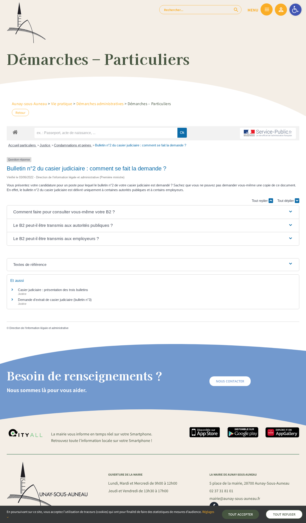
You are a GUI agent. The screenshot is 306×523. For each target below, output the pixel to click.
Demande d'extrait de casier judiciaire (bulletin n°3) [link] (55, 300)
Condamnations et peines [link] (73, 145)
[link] (295, 10)
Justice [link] (45, 145)
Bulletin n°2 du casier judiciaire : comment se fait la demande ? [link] (140, 145)
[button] (153, 212)
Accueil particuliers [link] (22, 145)
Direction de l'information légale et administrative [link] (39, 328)
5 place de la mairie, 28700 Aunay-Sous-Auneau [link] (249, 483)
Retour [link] (20, 112)
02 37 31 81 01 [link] (221, 490)
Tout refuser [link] (284, 514)
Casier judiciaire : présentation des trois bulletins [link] (53, 290)
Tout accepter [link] (240, 514)
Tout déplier (286, 201)
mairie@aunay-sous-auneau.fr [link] (234, 498)
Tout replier (260, 201)
